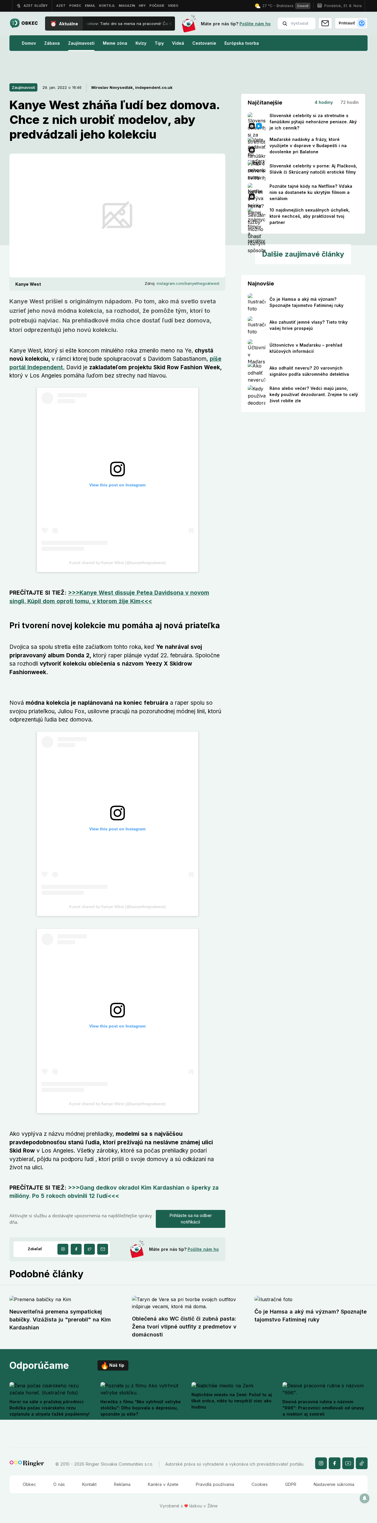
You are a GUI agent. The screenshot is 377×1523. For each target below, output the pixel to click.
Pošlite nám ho (255, 23)
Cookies (260, 1484)
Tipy (159, 43)
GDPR (290, 1484)
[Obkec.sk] (23, 24)
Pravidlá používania (215, 1484)
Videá (178, 43)
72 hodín (349, 102)
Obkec (29, 1484)
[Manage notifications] (364, 1498)
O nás (59, 1484)
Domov (29, 43)
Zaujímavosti (81, 43)
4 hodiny (324, 102)
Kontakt (89, 1484)
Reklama (122, 1484)
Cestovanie (204, 43)
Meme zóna (115, 43)
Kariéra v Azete (163, 1484)
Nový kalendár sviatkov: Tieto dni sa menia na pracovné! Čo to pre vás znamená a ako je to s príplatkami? (147, 23)
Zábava (52, 43)
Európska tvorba (241, 43)
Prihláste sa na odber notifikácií (190, 1219)
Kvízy (140, 43)
